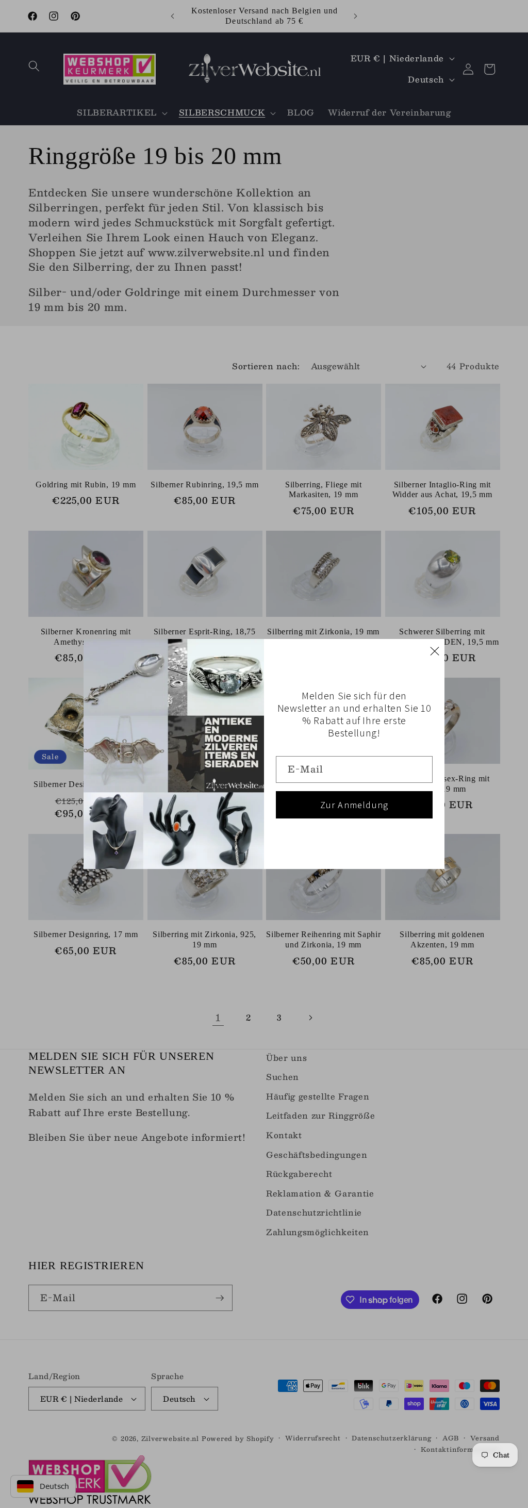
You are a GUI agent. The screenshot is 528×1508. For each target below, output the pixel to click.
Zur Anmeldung (354, 805)
